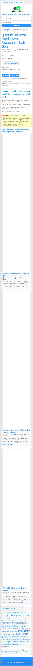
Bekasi (22, 613)
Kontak (6, 75)
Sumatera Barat (7, 643)
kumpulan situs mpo (8, 651)
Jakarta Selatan (18, 628)
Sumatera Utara (7, 645)
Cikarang (4, 616)
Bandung (8, 613)
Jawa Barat (24, 630)
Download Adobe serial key (21, 625)
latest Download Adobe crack (15, 639)
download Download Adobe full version (10, 626)
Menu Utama (8, 2)
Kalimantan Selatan (16, 636)
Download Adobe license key (8, 625)
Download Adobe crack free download (18, 622)
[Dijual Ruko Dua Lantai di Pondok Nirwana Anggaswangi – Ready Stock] (3, 54)
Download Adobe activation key (17, 619)
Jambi (16, 631)
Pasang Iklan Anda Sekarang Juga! (11, 14)
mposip (10, 652)
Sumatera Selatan (18, 643)
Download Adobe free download (9, 623)
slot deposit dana (24, 650)
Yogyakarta (5, 646)
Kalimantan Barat (6, 636)
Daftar (24, 14)
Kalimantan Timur (11, 638)
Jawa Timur (15, 111)
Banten (16, 613)
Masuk (29, 14)
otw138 (14, 652)
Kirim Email (14, 75)
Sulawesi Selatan (13, 641)
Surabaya (16, 644)
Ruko (9, 29)
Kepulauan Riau (21, 638)
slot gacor (5, 650)
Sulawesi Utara (24, 641)
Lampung (5, 639)
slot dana (10, 650)
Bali (3, 613)
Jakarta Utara (10, 631)
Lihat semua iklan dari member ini (9, 72)
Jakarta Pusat (7, 628)
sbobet (22, 651)
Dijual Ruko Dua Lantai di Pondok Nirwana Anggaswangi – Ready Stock (14, 40)
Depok (9, 616)
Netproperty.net (21, 662)
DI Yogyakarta (17, 615)
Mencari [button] (17, 25)
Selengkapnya (19, 286)
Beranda (4, 29)
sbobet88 (17, 651)
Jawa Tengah (8, 634)
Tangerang (23, 644)
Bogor (26, 613)
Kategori (19, 2)
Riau (6, 641)
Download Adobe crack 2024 (14, 620)
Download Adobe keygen (21, 623)
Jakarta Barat (23, 626)
